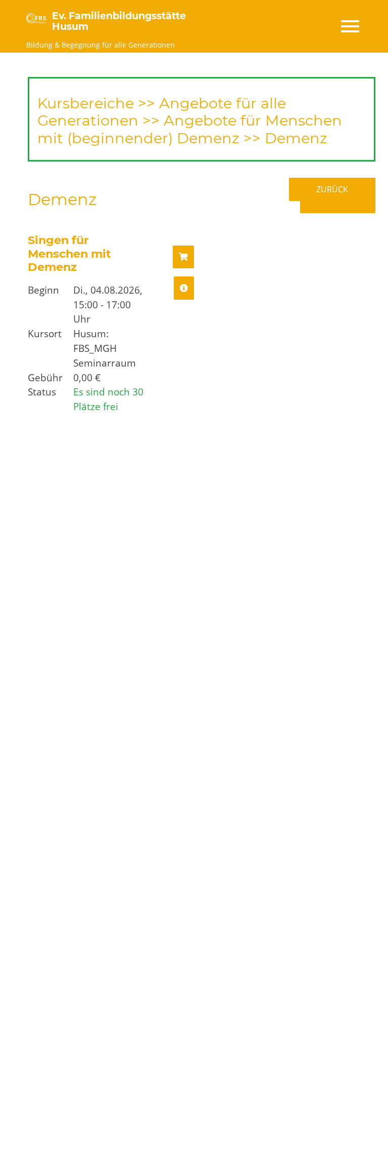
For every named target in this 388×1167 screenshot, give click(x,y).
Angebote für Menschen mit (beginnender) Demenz (189, 129)
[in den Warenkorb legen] (183, 257)
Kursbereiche (85, 103)
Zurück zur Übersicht (341, 195)
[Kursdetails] (184, 288)
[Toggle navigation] (349, 26)
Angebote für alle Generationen (161, 112)
